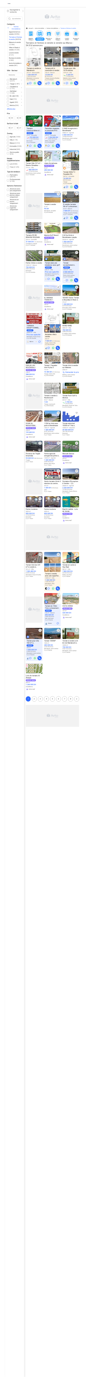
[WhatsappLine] (35, 83)
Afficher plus (11, 109)
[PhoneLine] (39, 83)
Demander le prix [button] (72, 372)
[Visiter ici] (58, 152)
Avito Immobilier (39, 28)
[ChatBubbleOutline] (30, 83)
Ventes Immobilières (16, 28)
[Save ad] (40, 49)
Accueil (31, 28)
